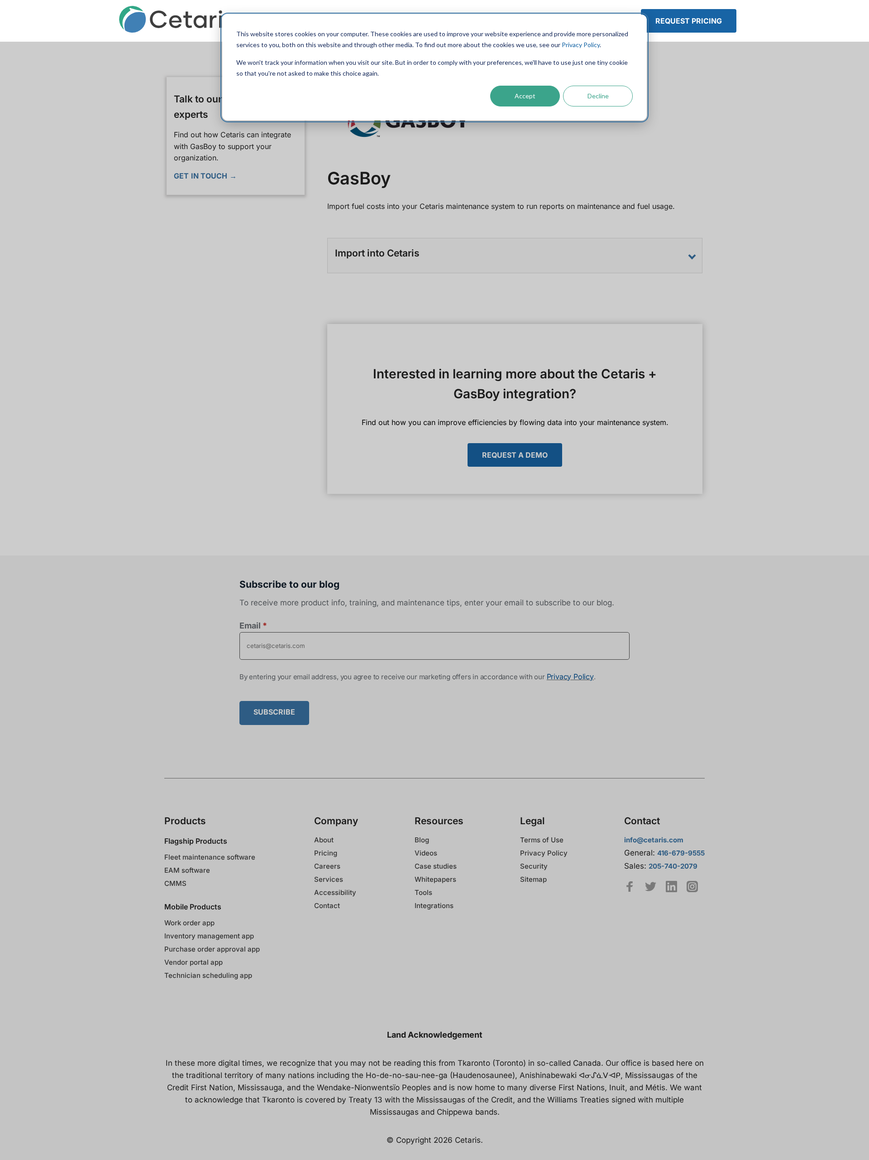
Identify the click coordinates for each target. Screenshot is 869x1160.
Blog (422, 840)
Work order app (189, 922)
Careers (327, 866)
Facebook (629, 886)
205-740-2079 (673, 866)
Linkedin (671, 886)
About (324, 840)
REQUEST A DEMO (515, 454)
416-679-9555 (681, 853)
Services (328, 879)
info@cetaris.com (653, 840)
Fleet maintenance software (209, 857)
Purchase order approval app (212, 949)
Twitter (650, 886)
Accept (525, 96)
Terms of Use (541, 840)
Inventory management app (209, 936)
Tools (423, 892)
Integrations (434, 905)
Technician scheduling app (208, 975)
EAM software (187, 870)
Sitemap (533, 879)
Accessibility (335, 892)
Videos (426, 853)
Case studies (436, 866)
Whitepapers (435, 879)
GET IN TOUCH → (205, 175)
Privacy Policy (581, 44)
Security (534, 866)
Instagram (692, 886)
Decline (598, 96)
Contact (327, 905)
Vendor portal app (193, 962)
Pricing (325, 853)
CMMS (175, 883)
